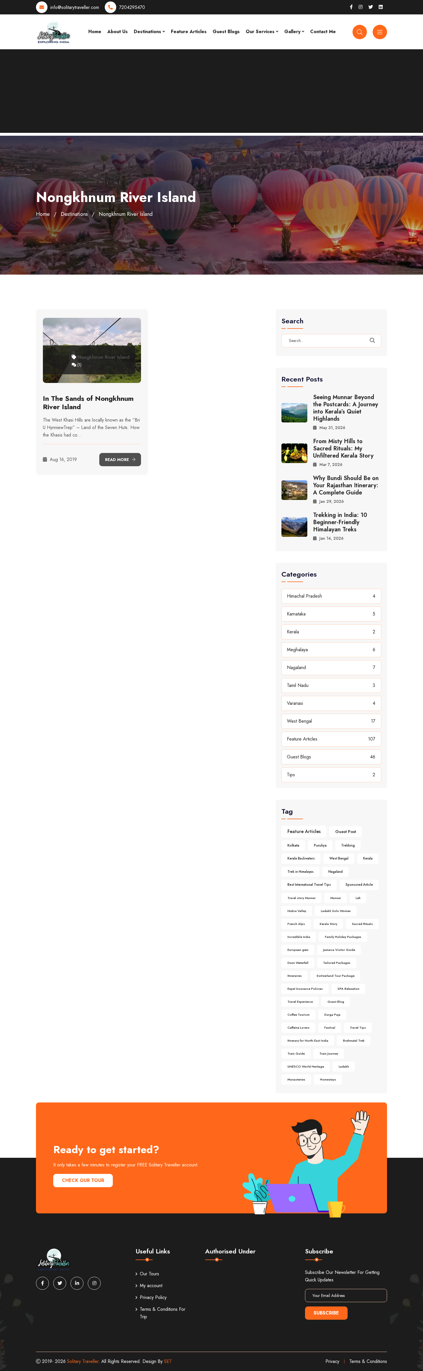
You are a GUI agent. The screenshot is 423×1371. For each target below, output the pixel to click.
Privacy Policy (153, 1297)
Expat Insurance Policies (305, 988)
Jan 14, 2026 (331, 538)
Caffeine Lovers (298, 1027)
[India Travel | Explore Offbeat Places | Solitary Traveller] (53, 31)
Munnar (335, 898)
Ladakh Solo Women (336, 911)
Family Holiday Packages (343, 936)
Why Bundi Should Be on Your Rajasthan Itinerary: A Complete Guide (346, 485)
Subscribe (326, 1313)
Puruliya (320, 845)
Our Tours (149, 1273)
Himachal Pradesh (304, 596)
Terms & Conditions (368, 1361)
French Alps (296, 923)
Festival (329, 1027)
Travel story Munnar (301, 898)
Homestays (328, 1079)
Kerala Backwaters (301, 858)
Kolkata (293, 845)
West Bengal (299, 721)
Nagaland (296, 667)
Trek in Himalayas (300, 871)
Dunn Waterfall (297, 962)
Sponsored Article (359, 884)
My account (151, 1285)
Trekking (348, 845)
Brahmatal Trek (354, 1040)
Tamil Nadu (297, 685)
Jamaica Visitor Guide (339, 949)
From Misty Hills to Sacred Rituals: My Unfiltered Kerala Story (343, 448)
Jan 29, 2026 (331, 501)
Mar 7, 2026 (330, 464)
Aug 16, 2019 (62, 459)
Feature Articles (189, 31)
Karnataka (296, 614)
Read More (117, 459)
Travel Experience (300, 1001)
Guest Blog (335, 1001)
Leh (358, 898)
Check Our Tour (83, 1180)
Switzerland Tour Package (336, 975)
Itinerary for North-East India (307, 1040)
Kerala (293, 631)
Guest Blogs (226, 31)
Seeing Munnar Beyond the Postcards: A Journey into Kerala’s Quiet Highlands (345, 408)
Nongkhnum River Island (103, 357)
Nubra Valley (296, 911)
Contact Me (323, 31)
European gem (297, 949)
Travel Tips (358, 1027)
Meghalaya (297, 649)
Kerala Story (328, 923)
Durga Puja (332, 1014)
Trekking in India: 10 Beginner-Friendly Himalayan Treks (340, 522)
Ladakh (344, 1066)
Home (94, 31)
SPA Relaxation (348, 988)
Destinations (147, 31)
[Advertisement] (211, 92)
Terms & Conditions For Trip (162, 1313)
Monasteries (296, 1079)
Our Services (260, 31)
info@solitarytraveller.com (74, 7)
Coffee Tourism (298, 1014)
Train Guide (296, 1053)
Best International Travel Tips (309, 884)
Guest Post (345, 831)
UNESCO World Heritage (305, 1066)
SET (168, 1361)
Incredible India (298, 936)
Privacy (332, 1361)
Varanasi (295, 703)
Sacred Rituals (362, 923)
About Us (117, 31)
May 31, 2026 (332, 427)
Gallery (292, 31)
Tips (291, 774)
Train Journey (328, 1053)
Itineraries (294, 975)
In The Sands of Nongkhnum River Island (88, 402)
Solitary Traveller (82, 1361)
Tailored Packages (336, 962)
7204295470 (132, 7)
